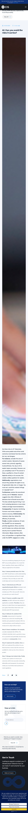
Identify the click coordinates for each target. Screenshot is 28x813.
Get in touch (10, 696)
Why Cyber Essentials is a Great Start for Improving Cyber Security (13, 747)
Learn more (15, 2)
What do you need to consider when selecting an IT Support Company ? (13, 738)
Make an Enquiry (9, 773)
